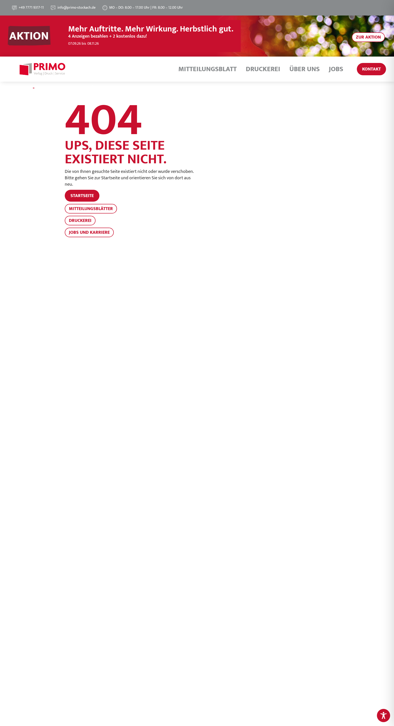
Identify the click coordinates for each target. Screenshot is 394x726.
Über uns (304, 69)
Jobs (336, 69)
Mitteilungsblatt (207, 69)
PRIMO (26, 87)
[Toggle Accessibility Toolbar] (383, 715)
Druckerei (263, 69)
